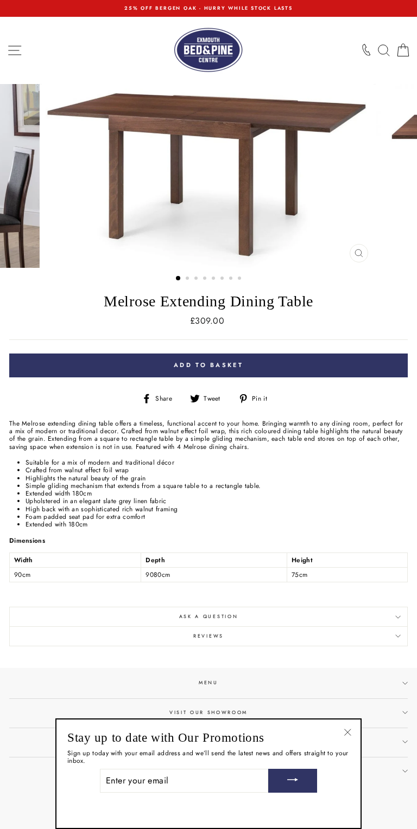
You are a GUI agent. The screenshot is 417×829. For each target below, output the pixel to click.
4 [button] (205, 279)
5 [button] (214, 279)
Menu (208, 682)
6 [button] (223, 279)
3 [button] (197, 279)
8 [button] (240, 279)
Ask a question (208, 616)
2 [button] (188, 279)
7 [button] (232, 279)
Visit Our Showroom (208, 712)
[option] (208, 8)
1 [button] (178, 278)
